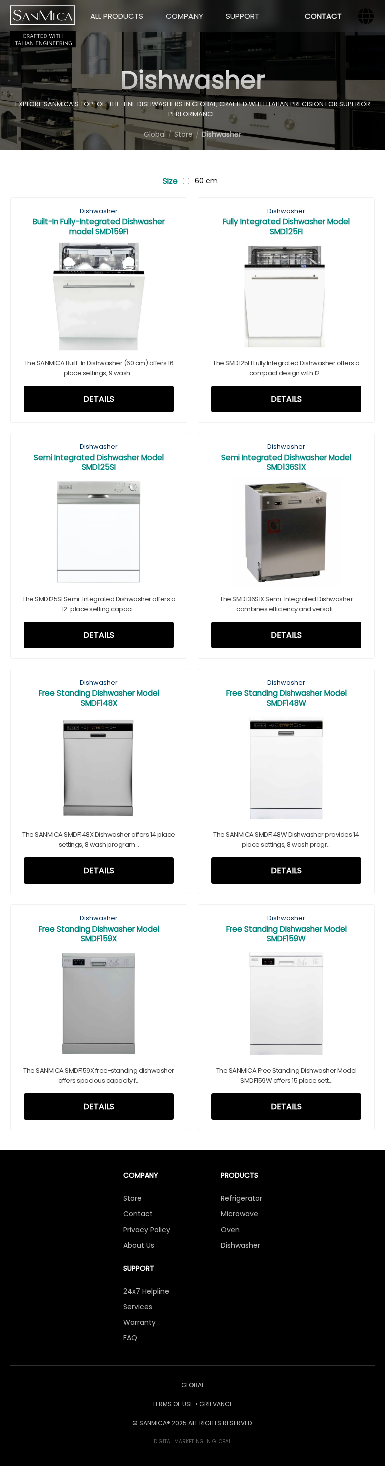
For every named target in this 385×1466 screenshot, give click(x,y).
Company (184, 16)
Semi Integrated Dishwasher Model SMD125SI (99, 462)
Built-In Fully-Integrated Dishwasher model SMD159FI (99, 226)
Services (137, 1307)
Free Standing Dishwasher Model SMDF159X (99, 934)
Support (242, 16)
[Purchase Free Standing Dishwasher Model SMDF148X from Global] (99, 770)
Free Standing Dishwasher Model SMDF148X (99, 698)
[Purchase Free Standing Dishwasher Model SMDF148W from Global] (286, 770)
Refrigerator (241, 1198)
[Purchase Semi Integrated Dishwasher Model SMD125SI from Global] (99, 534)
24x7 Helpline (146, 1291)
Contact (323, 16)
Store (132, 1198)
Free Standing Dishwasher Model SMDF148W (286, 698)
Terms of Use (173, 1404)
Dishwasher (99, 211)
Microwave (239, 1214)
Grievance (216, 1404)
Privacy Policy (146, 1230)
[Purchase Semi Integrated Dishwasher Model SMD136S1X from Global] (286, 534)
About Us (138, 1245)
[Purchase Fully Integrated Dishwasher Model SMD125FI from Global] (286, 298)
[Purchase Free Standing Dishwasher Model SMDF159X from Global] (99, 1005)
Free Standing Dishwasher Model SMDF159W (286, 934)
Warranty (139, 1322)
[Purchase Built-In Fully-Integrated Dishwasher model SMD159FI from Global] (99, 298)
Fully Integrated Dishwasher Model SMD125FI (286, 226)
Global (192, 1385)
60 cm (206, 181)
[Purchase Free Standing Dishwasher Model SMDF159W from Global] (286, 1005)
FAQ (130, 1338)
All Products (116, 16)
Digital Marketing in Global (192, 1441)
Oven (230, 1230)
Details (98, 399)
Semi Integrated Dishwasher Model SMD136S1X (286, 462)
